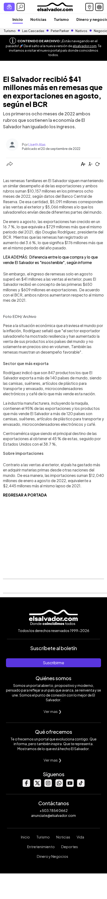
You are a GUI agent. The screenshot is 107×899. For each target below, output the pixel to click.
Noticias (38, 19)
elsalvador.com (85, 46)
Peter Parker (60, 31)
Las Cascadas (33, 31)
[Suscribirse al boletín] (9, 7)
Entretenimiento (41, 846)
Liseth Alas (37, 144)
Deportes (69, 846)
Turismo (61, 19)
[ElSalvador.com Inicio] (54, 6)
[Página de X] (37, 785)
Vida (80, 837)
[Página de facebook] (26, 785)
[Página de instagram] (48, 785)
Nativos (81, 31)
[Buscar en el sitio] (21, 7)
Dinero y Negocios (52, 856)
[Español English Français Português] (99, 7)
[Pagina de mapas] (89, 7)
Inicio (17, 19)
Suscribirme (53, 662)
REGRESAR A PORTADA (25, 495)
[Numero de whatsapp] (59, 785)
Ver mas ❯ (53, 711)
